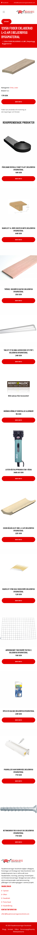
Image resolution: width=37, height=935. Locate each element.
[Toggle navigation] (3, 12)
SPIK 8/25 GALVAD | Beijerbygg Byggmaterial (18, 711)
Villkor (17, 929)
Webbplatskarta (18, 932)
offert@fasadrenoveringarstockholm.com (24, 2)
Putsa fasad (7, 902)
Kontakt (10, 929)
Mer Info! (18, 102)
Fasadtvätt (6, 898)
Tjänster (6, 891)
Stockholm (5, 2)
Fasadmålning (7, 906)
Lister (16, 88)
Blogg (4, 929)
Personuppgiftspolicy (27, 929)
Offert (6, 21)
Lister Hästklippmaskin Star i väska (18, 469)
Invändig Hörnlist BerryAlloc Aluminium (18, 411)
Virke (11, 88)
